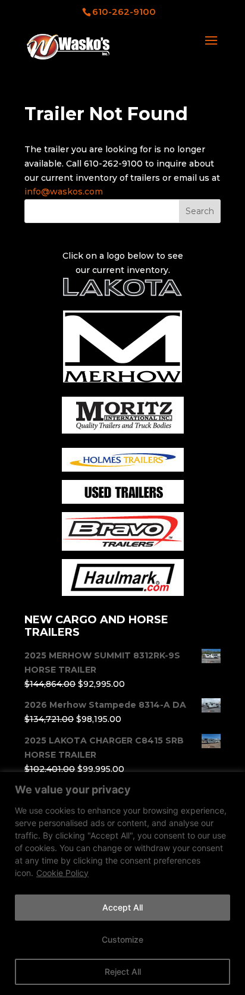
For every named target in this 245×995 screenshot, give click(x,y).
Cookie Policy (62, 873)
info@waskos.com (63, 191)
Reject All (123, 971)
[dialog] (122, 883)
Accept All (122, 907)
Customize (122, 939)
